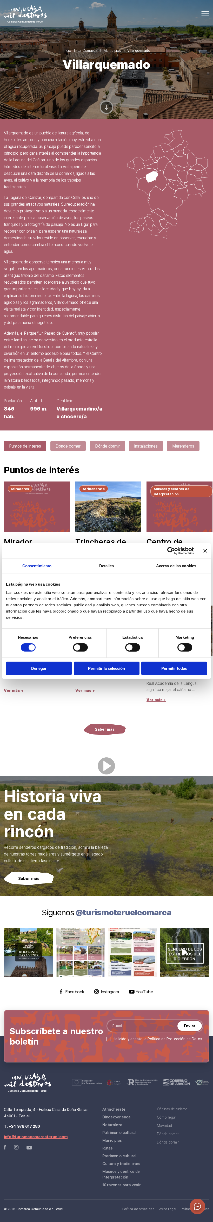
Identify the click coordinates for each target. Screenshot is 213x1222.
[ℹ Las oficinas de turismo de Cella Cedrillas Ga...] (132, 952)
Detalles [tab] (106, 566)
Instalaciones (146, 446)
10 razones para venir (121, 1184)
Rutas (107, 1148)
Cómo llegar (166, 1117)
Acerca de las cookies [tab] (176, 566)
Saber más (105, 729)
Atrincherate (113, 1109)
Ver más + (13, 690)
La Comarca (87, 50)
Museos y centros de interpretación (121, 1174)
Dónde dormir (107, 446)
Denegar (38, 668)
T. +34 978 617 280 (22, 1126)
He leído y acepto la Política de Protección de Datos (157, 1038)
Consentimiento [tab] (36, 566)
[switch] (80, 647)
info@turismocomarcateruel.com (36, 1136)
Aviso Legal (167, 1209)
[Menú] (205, 14)
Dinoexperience (116, 1116)
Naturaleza (112, 1124)
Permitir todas (174, 668)
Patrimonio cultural (119, 1132)
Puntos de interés (25, 446)
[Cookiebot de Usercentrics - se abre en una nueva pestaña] (171, 551)
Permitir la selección (106, 668)
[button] (197, 1206)
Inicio (67, 50)
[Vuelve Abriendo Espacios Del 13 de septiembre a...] (80, 952)
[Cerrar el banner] (205, 551)
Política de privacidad (138, 1209)
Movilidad (164, 1125)
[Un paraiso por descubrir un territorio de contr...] (28, 952)
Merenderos (183, 446)
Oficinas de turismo (172, 1108)
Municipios (112, 50)
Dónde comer (68, 446)
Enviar (189, 1025)
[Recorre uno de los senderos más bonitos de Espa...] (184, 952)
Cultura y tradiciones (121, 1163)
